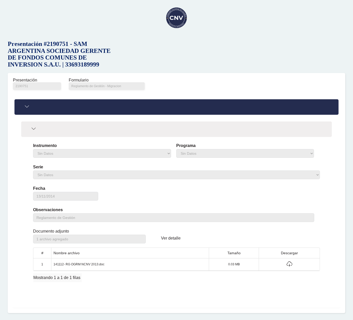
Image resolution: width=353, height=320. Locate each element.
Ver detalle (171, 238)
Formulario (79, 80)
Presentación (25, 80)
